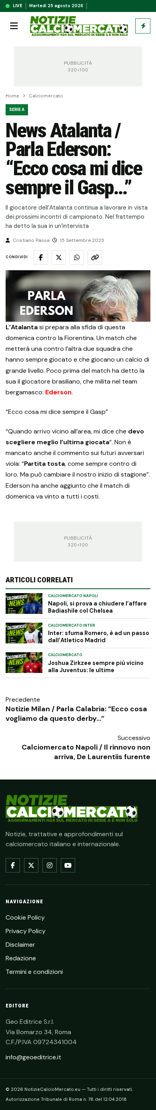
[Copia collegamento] (95, 257)
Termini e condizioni (34, 972)
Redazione (21, 958)
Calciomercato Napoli (73, 596)
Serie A (16, 109)
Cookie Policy (25, 917)
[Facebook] (13, 865)
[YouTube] (68, 865)
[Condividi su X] (59, 257)
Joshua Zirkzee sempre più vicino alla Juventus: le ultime (96, 666)
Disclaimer (20, 944)
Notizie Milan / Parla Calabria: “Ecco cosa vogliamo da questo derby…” (76, 713)
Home (12, 96)
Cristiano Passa (31, 240)
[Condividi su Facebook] (41, 257)
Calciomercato (46, 96)
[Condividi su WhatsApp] (77, 257)
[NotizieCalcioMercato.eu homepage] (79, 26)
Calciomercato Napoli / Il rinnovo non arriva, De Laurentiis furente (86, 752)
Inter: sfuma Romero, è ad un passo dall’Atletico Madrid (98, 636)
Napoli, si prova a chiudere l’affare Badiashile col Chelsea (97, 607)
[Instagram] (49, 865)
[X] (31, 865)
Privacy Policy (26, 931)
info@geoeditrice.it (33, 1057)
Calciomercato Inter (71, 625)
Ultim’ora (142, 26)
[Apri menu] (14, 26)
